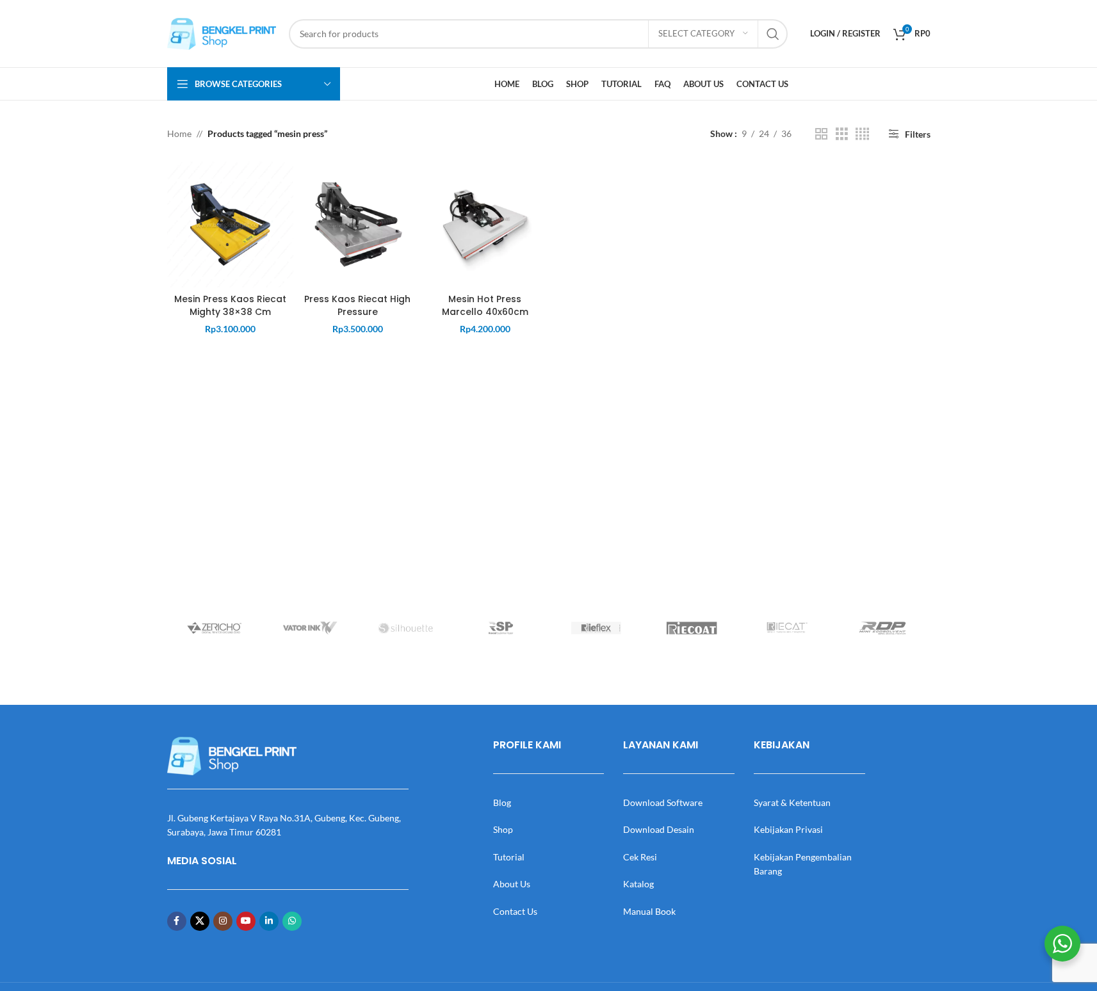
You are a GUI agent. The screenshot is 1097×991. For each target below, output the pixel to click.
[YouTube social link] (246, 921)
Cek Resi (640, 856)
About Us (511, 883)
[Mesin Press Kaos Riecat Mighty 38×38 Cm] (230, 224)
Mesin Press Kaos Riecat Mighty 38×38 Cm (230, 305)
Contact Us (515, 911)
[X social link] (199, 921)
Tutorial (508, 856)
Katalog (638, 883)
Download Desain (658, 829)
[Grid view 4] (862, 134)
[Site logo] (221, 32)
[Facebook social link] (176, 921)
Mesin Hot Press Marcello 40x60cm (485, 305)
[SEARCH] (773, 34)
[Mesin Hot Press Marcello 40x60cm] (485, 224)
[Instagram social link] (222, 921)
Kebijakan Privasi (788, 829)
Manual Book (649, 911)
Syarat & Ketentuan (792, 802)
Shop (503, 829)
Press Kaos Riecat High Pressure (357, 305)
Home (179, 133)
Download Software (663, 802)
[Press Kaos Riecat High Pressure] (358, 224)
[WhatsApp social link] (292, 921)
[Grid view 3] (842, 134)
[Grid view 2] (821, 134)
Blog (502, 802)
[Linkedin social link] (269, 921)
